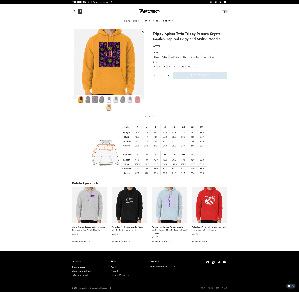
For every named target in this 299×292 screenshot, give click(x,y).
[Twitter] (220, 2)
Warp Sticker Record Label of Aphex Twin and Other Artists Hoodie (89, 228)
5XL (196, 66)
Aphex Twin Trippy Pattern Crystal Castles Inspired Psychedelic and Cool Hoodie (169, 229)
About (113, 266)
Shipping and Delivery (81, 270)
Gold (212, 57)
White (164, 57)
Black (156, 57)
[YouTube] (225, 2)
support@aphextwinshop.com (162, 266)
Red (204, 57)
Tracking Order (78, 266)
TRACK (147, 21)
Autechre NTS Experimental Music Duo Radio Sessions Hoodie (127, 228)
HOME (127, 21)
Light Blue (195, 57)
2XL (175, 66)
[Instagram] (216, 2)
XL (170, 66)
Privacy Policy (116, 270)
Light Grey (175, 57)
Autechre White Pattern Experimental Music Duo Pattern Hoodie (209, 228)
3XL (182, 66)
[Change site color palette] (80, 11)
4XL (189, 66)
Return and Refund (80, 274)
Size (155, 62)
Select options (80, 242)
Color (155, 52)
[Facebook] (211, 2)
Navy (185, 57)
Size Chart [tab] (149, 116)
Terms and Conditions (120, 274)
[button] (143, 32)
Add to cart (200, 75)
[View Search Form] (74, 11)
